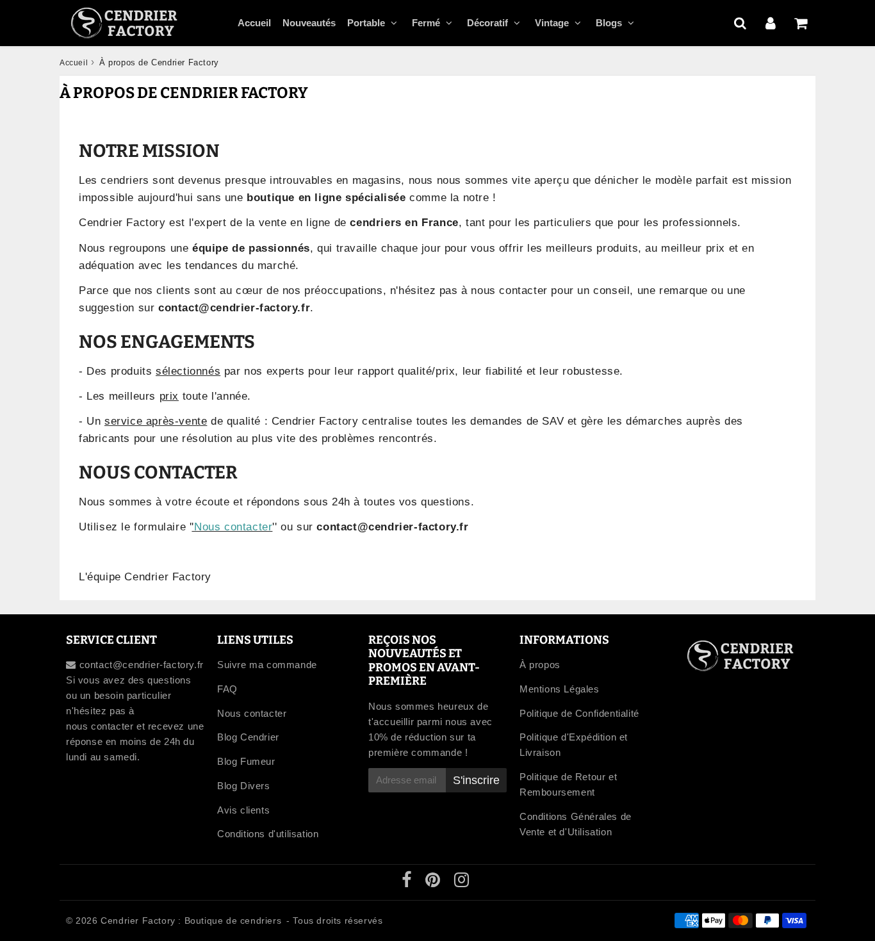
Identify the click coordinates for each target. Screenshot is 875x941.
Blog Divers (243, 785)
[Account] (770, 23)
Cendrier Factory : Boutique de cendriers (191, 920)
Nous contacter (233, 527)
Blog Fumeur (246, 761)
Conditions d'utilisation (267, 833)
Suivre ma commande (267, 664)
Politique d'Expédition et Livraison (573, 745)
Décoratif (487, 22)
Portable (366, 22)
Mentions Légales (559, 688)
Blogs (609, 22)
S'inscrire (476, 780)
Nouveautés (309, 22)
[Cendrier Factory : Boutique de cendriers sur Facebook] (408, 882)
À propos (539, 664)
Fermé (426, 22)
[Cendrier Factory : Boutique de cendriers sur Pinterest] (434, 882)
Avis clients (243, 810)
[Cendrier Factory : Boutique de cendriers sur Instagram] (462, 882)
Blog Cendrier (248, 737)
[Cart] (800, 23)
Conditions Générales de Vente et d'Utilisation (575, 824)
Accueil (254, 22)
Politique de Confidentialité (579, 713)
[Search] (740, 23)
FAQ (227, 688)
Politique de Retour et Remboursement (568, 784)
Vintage (552, 22)
